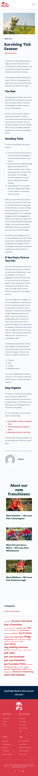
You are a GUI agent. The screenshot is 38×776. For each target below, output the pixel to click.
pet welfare (20, 667)
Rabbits (24, 669)
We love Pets (8, 672)
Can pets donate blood (9, 628)
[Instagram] (19, 771)
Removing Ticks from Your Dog (19, 432)
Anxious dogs (7, 621)
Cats (29, 627)
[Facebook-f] (15, 771)
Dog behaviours (24, 630)
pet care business (14, 656)
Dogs (27, 636)
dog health (18, 637)
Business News (15, 611)
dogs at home (8, 639)
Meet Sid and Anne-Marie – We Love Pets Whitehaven (17, 547)
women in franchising (23, 671)
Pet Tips (6, 611)
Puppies (26, 667)
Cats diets (6, 630)
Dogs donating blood (19, 639)
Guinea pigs (14, 650)
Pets (23, 664)
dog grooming (8, 637)
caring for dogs (21, 628)
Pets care (29, 664)
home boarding (27, 650)
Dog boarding (7, 633)
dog (18, 630)
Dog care (15, 633)
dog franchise (25, 632)
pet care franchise (14, 660)
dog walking (10, 643)
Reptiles (30, 669)
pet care (9, 653)
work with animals (14, 674)
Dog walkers (21, 641)
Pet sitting (7, 667)
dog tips (28, 639)
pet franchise (11, 664)
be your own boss (22, 621)
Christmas (13, 630)
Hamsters (20, 650)
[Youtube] (23, 771)
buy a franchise (13, 624)
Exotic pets (7, 650)
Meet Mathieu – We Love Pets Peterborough (19, 579)
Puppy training (16, 669)
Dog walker (14, 641)
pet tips (14, 667)
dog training (7, 641)
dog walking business (16, 647)
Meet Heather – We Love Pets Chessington (19, 517)
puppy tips (7, 669)
